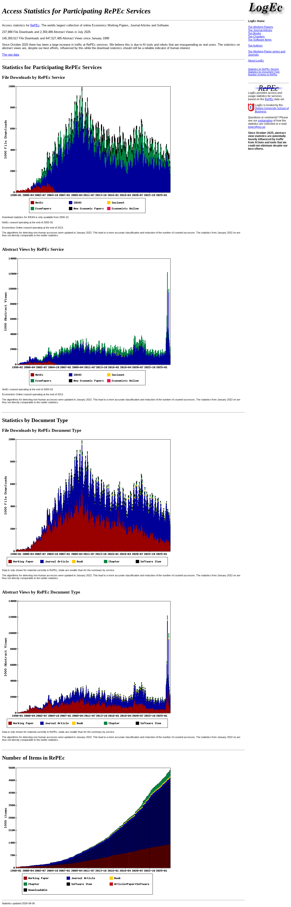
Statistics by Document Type (264, 71)
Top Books (254, 33)
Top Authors (255, 45)
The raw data (10, 54)
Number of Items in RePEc (262, 74)
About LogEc (256, 60)
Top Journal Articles (260, 30)
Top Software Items (259, 39)
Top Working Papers (260, 27)
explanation (265, 120)
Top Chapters (256, 36)
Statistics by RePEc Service (263, 69)
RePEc (35, 25)
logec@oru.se (256, 127)
